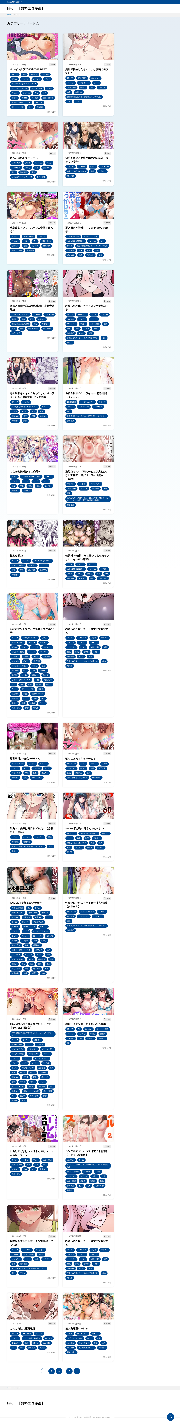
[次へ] (77, 1371)
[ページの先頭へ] (170, 1417)
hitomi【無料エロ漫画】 (26, 8)
